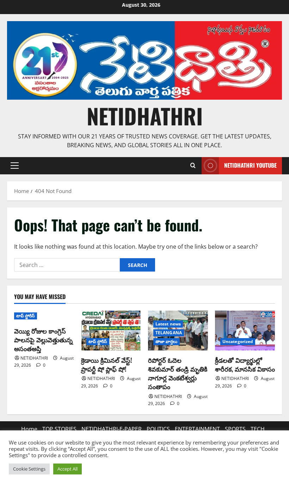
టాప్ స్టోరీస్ (25, 316)
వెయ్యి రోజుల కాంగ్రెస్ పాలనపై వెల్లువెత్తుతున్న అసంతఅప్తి (43, 339)
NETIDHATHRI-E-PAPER (111, 429)
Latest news (168, 324)
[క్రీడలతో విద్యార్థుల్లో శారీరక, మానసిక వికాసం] (245, 330)
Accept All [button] (67, 469)
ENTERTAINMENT (197, 429)
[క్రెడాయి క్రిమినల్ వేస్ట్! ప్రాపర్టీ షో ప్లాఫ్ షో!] (111, 330)
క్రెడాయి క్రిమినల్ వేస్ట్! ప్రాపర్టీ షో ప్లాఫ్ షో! (106, 364)
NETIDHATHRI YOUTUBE (250, 165)
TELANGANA (168, 333)
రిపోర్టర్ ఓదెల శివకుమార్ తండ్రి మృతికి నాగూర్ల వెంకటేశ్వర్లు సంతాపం (177, 373)
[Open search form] (192, 165)
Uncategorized (237, 341)
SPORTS (235, 429)
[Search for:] (67, 265)
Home (29, 429)
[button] (14, 165)
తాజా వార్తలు (166, 341)
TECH (258, 429)
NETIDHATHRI (145, 116)
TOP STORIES (59, 429)
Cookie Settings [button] (29, 469)
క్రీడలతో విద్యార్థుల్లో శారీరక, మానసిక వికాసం (245, 364)
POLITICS (158, 429)
